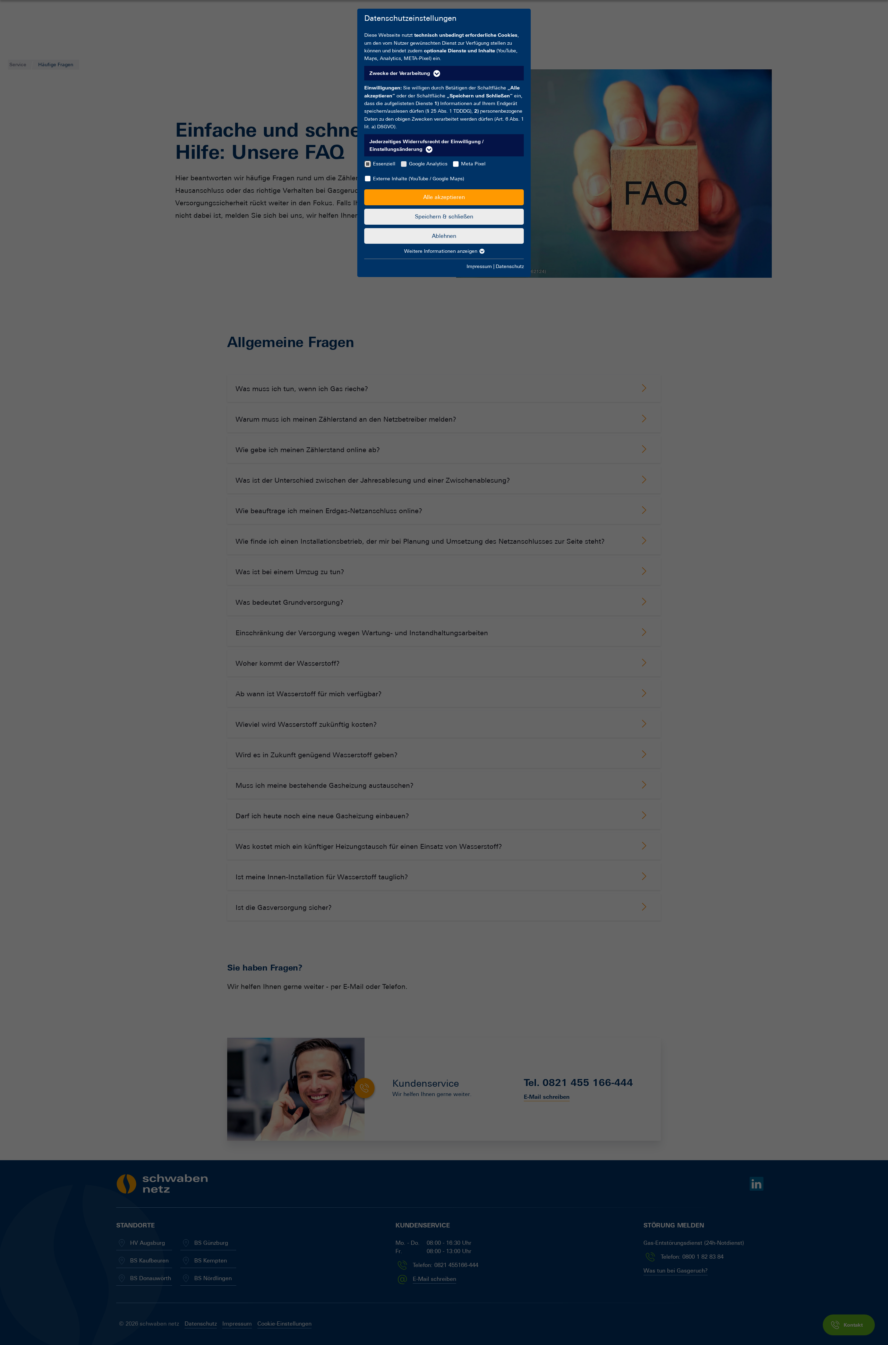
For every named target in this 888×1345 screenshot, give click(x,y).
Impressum (479, 266)
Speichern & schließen (444, 216)
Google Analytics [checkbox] (428, 163)
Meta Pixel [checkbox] (473, 163)
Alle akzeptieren (444, 197)
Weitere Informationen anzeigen (441, 251)
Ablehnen (444, 236)
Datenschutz (510, 266)
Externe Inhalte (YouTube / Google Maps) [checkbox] (418, 178)
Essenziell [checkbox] (384, 163)
